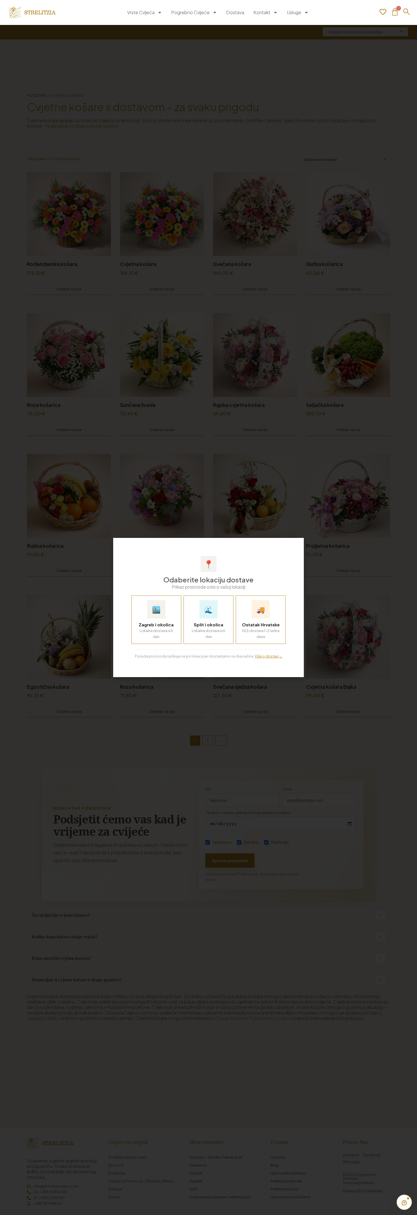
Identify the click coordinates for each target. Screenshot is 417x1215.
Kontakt (261, 12)
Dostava (235, 12)
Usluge (294, 12)
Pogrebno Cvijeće (190, 12)
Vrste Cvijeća (141, 12)
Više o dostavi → (269, 656)
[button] (295, 545)
